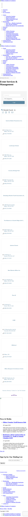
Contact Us (14, 390)
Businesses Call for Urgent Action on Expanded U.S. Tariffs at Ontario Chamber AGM (14, 436)
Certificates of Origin (11, 36)
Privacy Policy (3, 508)
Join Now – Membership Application (14, 482)
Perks (4, 29)
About (4, 15)
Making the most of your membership (15, 25)
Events (4, 28)
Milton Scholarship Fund (12, 19)
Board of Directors (10, 17)
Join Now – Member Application (14, 23)
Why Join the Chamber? (11, 24)
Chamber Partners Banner (9, 491)
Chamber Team (9, 20)
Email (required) (4, 460)
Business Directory (7, 390)
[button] (2, 110)
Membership (6, 21)
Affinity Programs (10, 31)
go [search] (14, 102)
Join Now (5, 9)
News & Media (6, 490)
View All (2, 451)
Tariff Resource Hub (8, 41)
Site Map (10, 508)
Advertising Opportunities (12, 33)
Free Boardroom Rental (11, 37)
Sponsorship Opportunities (12, 35)
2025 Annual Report (8, 493)
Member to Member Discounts (13, 39)
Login (4, 11)
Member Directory (7, 489)
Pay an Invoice (6, 12)
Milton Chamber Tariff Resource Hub (14, 422)
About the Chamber (10, 16)
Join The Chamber (21, 390)
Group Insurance (10, 32)
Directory (5, 27)
